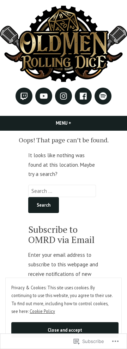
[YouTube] (43, 96)
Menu (75, 123)
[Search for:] (62, 191)
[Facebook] (83, 96)
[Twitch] (24, 96)
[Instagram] (63, 96)
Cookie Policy (42, 311)
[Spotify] (103, 96)
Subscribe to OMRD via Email (61, 234)
